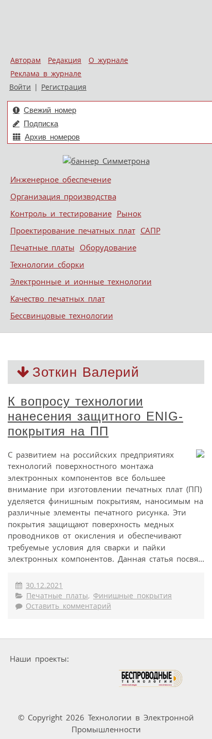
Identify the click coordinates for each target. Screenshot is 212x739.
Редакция (64, 60)
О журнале (108, 60)
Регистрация (63, 87)
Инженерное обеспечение (60, 179)
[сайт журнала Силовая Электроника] (105, 658)
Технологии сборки (47, 264)
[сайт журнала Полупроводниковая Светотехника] (69, 678)
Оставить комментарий (68, 606)
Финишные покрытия (132, 595)
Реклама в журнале (45, 73)
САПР (150, 230)
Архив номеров (52, 137)
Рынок (129, 213)
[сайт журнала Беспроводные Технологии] (151, 678)
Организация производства (63, 196)
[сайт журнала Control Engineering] (37, 698)
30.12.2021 (44, 585)
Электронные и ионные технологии (81, 281)
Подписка (41, 123)
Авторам (25, 60)
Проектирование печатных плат (72, 230)
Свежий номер (50, 110)
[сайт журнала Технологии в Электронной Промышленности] (172, 658)
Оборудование (108, 247)
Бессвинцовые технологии (61, 315)
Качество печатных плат (57, 298)
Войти (20, 87)
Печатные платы (42, 247)
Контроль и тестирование (61, 213)
